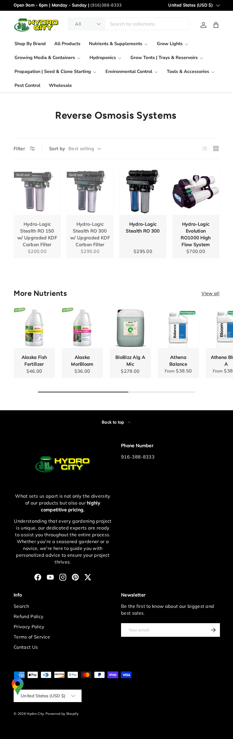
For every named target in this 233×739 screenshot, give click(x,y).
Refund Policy (28, 616)
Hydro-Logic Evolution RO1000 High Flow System (196, 234)
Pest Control (27, 85)
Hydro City (35, 713)
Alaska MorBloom (82, 360)
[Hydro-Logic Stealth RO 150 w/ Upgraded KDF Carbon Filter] (37, 191)
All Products (67, 44)
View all (210, 293)
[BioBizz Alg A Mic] (130, 327)
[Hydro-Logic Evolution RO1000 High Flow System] (195, 191)
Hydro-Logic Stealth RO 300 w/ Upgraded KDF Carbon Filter (90, 234)
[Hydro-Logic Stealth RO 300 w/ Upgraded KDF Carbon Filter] (90, 191)
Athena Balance (178, 360)
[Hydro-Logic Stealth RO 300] (143, 191)
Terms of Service (32, 637)
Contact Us (26, 647)
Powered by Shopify (61, 713)
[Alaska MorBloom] (82, 327)
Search (21, 606)
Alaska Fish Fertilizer (34, 360)
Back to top (114, 422)
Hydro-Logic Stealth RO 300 (143, 227)
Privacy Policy (29, 626)
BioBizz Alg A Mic (130, 360)
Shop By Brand (30, 44)
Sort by (57, 148)
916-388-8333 (138, 457)
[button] (216, 25)
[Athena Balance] (178, 327)
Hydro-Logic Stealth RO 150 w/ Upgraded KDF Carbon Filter (37, 234)
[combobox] (128, 24)
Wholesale (60, 85)
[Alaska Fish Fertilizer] (34, 327)
